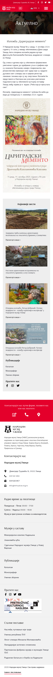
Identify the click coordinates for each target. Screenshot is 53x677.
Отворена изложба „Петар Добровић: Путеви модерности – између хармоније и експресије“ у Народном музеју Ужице (25, 310)
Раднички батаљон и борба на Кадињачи (23, 657)
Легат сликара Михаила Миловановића (22, 639)
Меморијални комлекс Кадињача (19, 535)
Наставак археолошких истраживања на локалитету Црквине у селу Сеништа (22, 271)
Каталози (10, 366)
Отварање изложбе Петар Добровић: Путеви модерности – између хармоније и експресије (24, 349)
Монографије (11, 370)
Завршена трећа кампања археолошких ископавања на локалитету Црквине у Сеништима (26, 234)
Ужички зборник (12, 375)
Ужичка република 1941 (14, 634)
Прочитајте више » (13, 240)
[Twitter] (45, 2)
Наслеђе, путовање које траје (17, 629)
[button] (46, 8)
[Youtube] (49, 2)
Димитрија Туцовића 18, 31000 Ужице (25, 471)
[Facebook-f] (38, 2)
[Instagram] (42, 2)
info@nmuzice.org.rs (18, 485)
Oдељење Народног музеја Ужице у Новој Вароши (24, 546)
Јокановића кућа (12, 540)
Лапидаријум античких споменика (20, 644)
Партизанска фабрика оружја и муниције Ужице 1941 (26, 651)
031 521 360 (14, 476)
